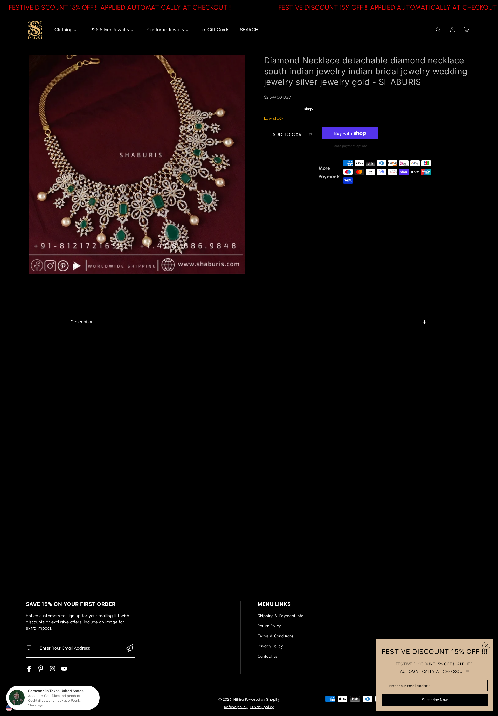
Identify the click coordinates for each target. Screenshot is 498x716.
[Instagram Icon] (52, 670)
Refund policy (236, 707)
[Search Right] (438, 29)
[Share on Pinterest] (303, 172)
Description (82, 322)
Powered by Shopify (262, 699)
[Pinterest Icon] (41, 670)
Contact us (268, 656)
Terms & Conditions (275, 636)
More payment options (350, 146)
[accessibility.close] (486, 646)
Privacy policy (262, 707)
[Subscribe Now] (129, 648)
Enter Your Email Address (409, 685)
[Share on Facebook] (284, 172)
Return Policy (269, 626)
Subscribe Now (435, 700)
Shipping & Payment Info (280, 615)
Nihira (238, 699)
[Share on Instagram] (312, 172)
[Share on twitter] (293, 172)
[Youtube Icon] (64, 670)
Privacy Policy (270, 646)
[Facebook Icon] (29, 670)
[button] (466, 29)
